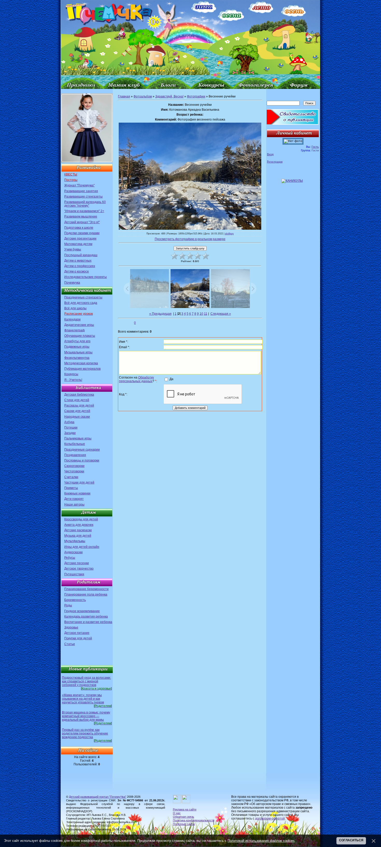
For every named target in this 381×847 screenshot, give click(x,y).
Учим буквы (72, 249)
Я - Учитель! (73, 380)
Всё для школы (75, 308)
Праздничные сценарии (82, 449)
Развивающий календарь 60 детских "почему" (85, 203)
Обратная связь (183, 816)
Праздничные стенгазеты (83, 297)
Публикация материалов (82, 368)
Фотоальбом (142, 96)
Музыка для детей (77, 535)
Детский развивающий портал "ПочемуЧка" (97, 796)
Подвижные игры (76, 346)
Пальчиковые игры (77, 438)
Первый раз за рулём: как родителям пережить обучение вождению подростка (85, 733)
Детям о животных (77, 260)
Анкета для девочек (78, 525)
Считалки (71, 477)
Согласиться (351, 840)
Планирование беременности (86, 589)
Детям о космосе (76, 271)
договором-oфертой (270, 818)
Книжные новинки (77, 493)
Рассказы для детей (79, 405)
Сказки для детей (77, 411)
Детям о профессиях (79, 266)
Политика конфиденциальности (193, 820)
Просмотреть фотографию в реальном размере (190, 239)
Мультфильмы (74, 541)
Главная (124, 96)
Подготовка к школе (78, 227)
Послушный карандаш (80, 255)
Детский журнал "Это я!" (82, 222)
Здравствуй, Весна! (169, 96)
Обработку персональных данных (136, 379)
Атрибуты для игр (77, 341)
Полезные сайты (184, 823)
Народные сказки (77, 416)
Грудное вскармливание (82, 611)
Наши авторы (74, 504)
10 (201, 314)
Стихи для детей (76, 400)
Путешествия (74, 574)
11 (205, 314)
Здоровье (71, 627)
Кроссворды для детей (81, 519)
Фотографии (196, 96)
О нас (177, 813)
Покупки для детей (78, 638)
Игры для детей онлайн (81, 547)
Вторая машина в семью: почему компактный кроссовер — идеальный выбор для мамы (86, 716)
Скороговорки (74, 466)
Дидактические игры (79, 325)
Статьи (69, 644)
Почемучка (72, 282)
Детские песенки (76, 563)
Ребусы (69, 557)
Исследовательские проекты (85, 277)
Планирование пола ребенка (85, 594)
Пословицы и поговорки (81, 460)
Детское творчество (79, 568)
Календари (72, 319)
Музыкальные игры (78, 352)
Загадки (70, 433)
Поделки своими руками (82, 233)
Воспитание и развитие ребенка (88, 622)
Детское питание (76, 633)
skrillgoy (229, 233)
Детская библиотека (79, 394)
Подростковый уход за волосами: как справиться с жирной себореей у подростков (86, 681)
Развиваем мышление (80, 216)
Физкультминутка (76, 358)
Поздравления (75, 455)
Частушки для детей (79, 482)
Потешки (70, 427)
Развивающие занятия (81, 191)
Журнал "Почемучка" (79, 185)
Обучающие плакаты (79, 336)
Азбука (69, 422)
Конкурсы (71, 374)
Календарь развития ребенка (86, 616)
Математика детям (78, 244)
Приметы (71, 488)
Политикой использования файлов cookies (261, 841)
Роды (68, 605)
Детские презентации (80, 238)
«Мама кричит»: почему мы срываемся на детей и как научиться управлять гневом (83, 698)
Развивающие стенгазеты (83, 196)
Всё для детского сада (80, 303)
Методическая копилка (81, 363)
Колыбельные (74, 444)
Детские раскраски (78, 530)
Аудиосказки (73, 552)
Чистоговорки (74, 471)
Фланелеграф (74, 330)
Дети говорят (74, 499)
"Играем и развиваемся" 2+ (84, 211)
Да (171, 379)
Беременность (75, 600)
